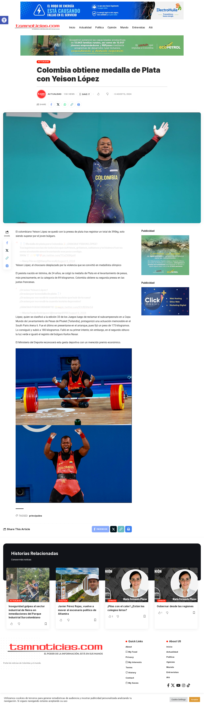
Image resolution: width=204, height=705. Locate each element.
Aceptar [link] (194, 699)
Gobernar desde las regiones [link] (175, 606)
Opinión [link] (112, 601)
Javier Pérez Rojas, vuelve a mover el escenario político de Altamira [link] (77, 610)
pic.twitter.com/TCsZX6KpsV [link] (59, 255)
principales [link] (35, 515)
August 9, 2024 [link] (66, 261)
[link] (4, 20)
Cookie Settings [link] (178, 699)
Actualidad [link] (43, 62)
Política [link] (63, 601)
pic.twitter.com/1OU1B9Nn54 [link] (77, 307)
